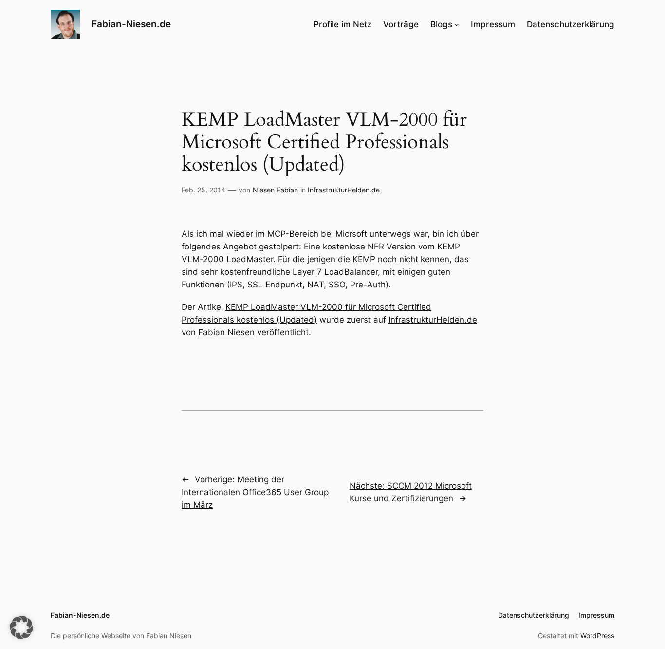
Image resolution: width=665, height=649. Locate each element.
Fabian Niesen (226, 332)
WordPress (597, 635)
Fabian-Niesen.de (131, 24)
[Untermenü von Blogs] (456, 24)
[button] (21, 627)
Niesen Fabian (275, 190)
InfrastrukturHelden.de (344, 190)
